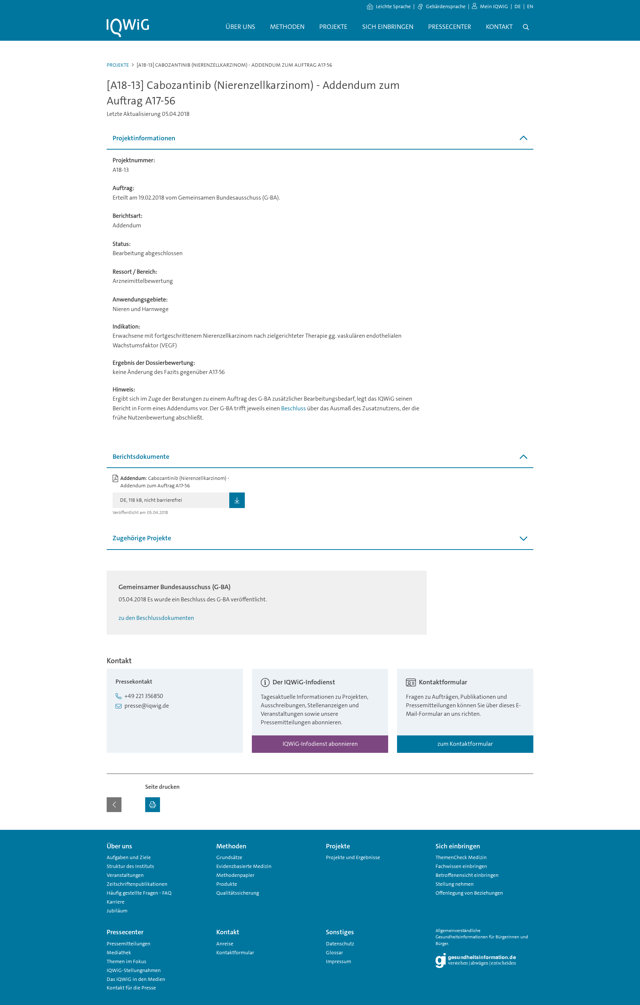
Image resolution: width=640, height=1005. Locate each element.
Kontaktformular (235, 952)
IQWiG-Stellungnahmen (134, 970)
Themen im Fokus (126, 961)
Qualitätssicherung (237, 892)
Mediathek (119, 952)
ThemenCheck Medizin (461, 857)
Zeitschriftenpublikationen (137, 884)
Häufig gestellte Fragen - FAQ (139, 892)
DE (517, 6)
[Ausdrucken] (152, 804)
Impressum (338, 961)
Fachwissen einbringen (461, 866)
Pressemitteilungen (128, 943)
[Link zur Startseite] (128, 28)
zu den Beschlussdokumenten (156, 618)
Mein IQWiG (494, 6)
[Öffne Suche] (526, 27)
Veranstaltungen (125, 875)
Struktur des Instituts (130, 866)
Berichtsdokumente (141, 456)
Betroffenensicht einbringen (467, 875)
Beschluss (293, 408)
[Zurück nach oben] (526, 834)
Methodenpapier (235, 875)
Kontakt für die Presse (131, 987)
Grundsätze (229, 857)
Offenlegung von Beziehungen (469, 892)
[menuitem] (240, 27)
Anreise (224, 943)
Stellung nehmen (455, 884)
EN (530, 6)
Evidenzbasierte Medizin (243, 866)
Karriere (115, 901)
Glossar (334, 952)
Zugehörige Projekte (142, 538)
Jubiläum (117, 910)
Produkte (226, 884)
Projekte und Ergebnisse (353, 857)
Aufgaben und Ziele (129, 857)
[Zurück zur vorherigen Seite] (114, 804)
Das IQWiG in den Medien (136, 979)
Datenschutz (340, 943)
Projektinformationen (144, 138)
